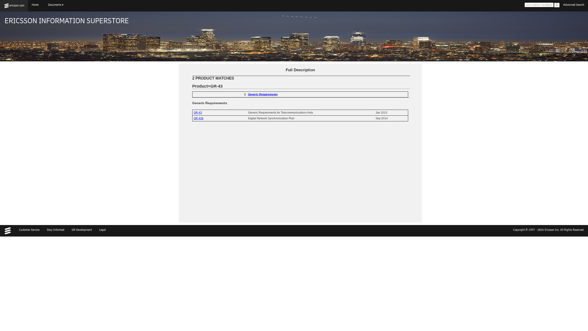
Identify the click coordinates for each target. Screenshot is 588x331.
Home (36, 4)
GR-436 (199, 118)
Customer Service (29, 229)
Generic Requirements (263, 94)
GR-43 (198, 112)
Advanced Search (573, 4)
